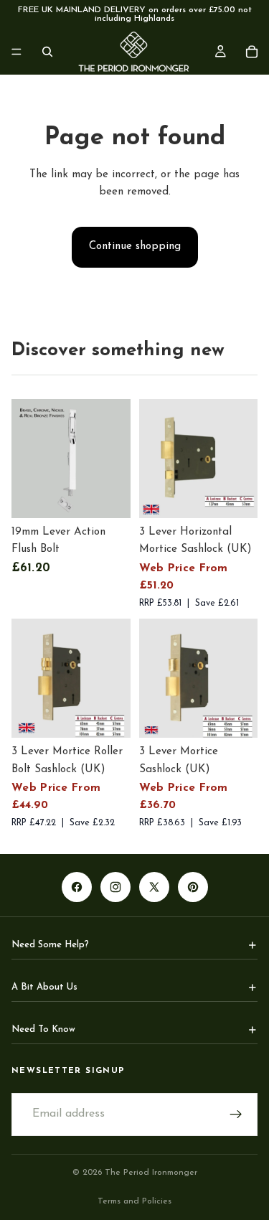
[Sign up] (236, 1114)
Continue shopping (135, 246)
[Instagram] (115, 887)
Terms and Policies (134, 1201)
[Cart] (252, 51)
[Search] (47, 51)
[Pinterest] (193, 887)
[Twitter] (154, 887)
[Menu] (16, 51)
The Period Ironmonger (151, 1172)
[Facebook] (76, 887)
